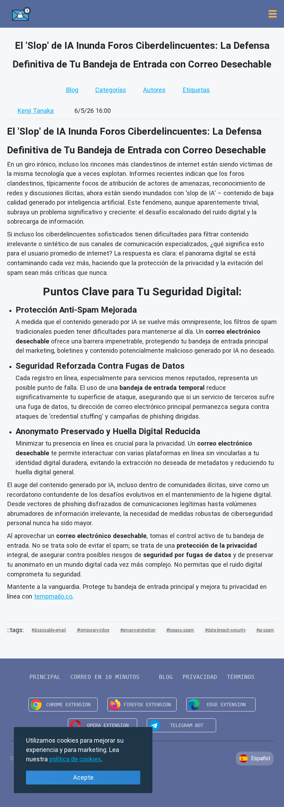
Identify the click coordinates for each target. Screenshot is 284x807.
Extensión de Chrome (63, 704)
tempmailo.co (53, 596)
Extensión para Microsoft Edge (221, 704)
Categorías (110, 89)
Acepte (83, 777)
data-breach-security (226, 630)
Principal (45, 677)
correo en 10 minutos (105, 677)
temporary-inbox (94, 630)
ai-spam (266, 630)
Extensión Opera (102, 725)
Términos (241, 677)
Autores (154, 89)
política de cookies (75, 759)
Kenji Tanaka (35, 110)
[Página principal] (21, 14)
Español (260, 758)
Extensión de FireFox (142, 704)
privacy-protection (139, 630)
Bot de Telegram (181, 725)
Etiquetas (196, 89)
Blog (72, 89)
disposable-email (50, 630)
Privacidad (200, 677)
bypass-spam (181, 630)
